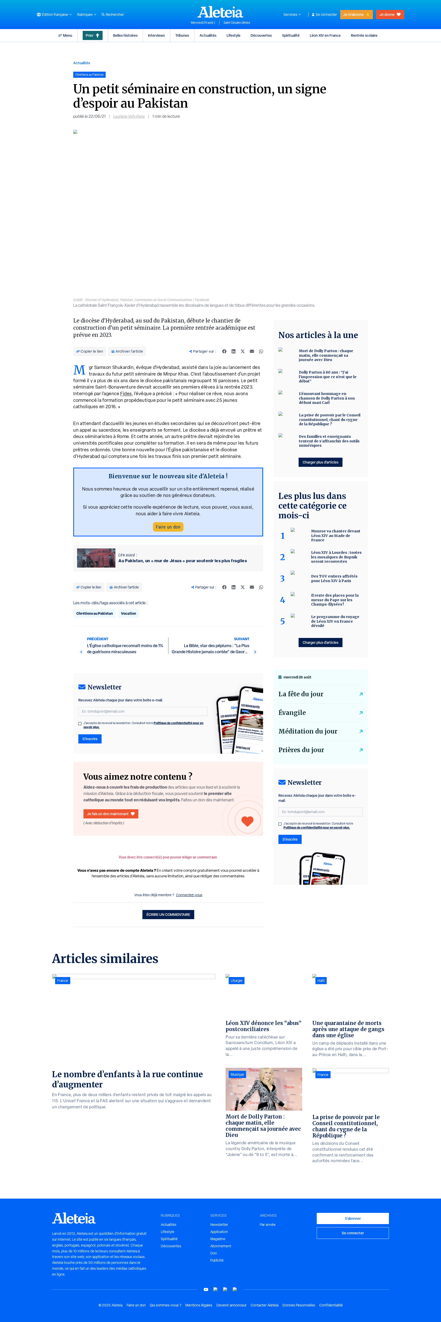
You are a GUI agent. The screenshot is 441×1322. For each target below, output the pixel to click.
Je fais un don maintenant (108, 813)
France (62, 980)
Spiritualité (291, 35)
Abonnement (220, 1246)
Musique (237, 1074)
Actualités (208, 35)
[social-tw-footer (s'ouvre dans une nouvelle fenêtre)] (225, 1289)
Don (213, 1253)
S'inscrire (89, 738)
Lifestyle (233, 35)
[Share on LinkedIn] (233, 351)
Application (219, 1231)
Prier (89, 35)
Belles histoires (125, 35)
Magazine (217, 1239)
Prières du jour (301, 750)
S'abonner (353, 1218)
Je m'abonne (353, 14)
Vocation (128, 613)
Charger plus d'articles (320, 462)
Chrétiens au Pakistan (94, 613)
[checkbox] (79, 723)
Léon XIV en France (325, 35)
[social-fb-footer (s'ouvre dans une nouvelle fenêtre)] (215, 1289)
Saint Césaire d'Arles (237, 23)
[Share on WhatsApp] (261, 351)
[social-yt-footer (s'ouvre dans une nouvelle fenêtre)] (206, 1289)
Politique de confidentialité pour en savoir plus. (317, 827)
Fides (126, 393)
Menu (67, 35)
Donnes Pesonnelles (299, 1305)
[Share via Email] (252, 351)
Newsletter (219, 1224)
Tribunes (182, 35)
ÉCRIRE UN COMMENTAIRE (168, 914)
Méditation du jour (307, 731)
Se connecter (326, 14)
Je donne (387, 14)
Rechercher (115, 14)
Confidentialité (331, 1305)
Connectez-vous (189, 895)
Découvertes (261, 35)
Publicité (217, 1260)
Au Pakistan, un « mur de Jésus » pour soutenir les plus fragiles (182, 560)
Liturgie (236, 980)
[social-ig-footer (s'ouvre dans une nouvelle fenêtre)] (235, 1289)
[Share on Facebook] (224, 351)
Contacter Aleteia (264, 1305)
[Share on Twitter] (243, 351)
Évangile (292, 713)
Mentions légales (198, 1305)
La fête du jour (300, 694)
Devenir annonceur (231, 1305)
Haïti (321, 980)
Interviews (156, 35)
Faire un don (168, 527)
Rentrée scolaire (364, 35)
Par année (268, 1224)
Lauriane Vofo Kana (129, 116)
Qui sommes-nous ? (165, 1305)
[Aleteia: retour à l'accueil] (220, 11)
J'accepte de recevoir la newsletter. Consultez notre (143, 725)
